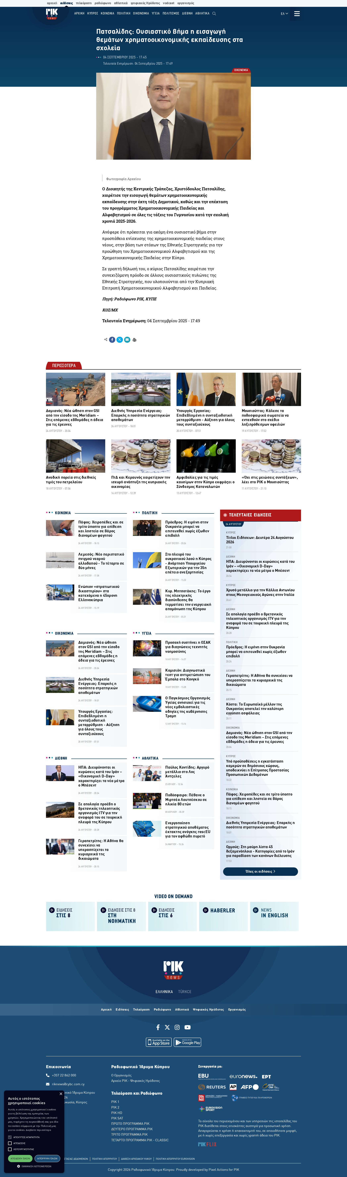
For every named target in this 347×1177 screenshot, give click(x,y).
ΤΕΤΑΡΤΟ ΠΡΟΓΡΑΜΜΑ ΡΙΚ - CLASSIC (140, 1140)
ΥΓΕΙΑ (146, 634)
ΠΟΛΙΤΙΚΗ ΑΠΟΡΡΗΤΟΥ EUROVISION (175, 1159)
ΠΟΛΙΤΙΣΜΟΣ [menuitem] (171, 13)
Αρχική (106, 1009)
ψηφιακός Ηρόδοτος (145, 3)
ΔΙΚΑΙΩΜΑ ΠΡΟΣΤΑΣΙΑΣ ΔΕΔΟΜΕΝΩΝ (68, 1159)
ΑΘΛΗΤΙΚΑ (150, 759)
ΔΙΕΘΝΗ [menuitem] (187, 13)
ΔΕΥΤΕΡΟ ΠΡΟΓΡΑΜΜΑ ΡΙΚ (132, 1129)
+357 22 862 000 (64, 1075)
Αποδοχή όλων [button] (20, 1158)
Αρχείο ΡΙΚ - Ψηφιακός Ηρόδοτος (135, 1081)
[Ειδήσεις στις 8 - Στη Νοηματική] (121, 916)
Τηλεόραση (141, 1009)
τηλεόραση (84, 3)
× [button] (60, 1093)
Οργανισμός (237, 1009)
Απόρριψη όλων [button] (47, 1158)
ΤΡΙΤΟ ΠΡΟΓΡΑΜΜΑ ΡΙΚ (129, 1134)
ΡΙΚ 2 (115, 1107)
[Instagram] (177, 1028)
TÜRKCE (184, 992)
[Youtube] (187, 1028)
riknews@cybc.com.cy (68, 1084)
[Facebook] (159, 1028)
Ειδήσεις (122, 1009)
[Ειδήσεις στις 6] (172, 916)
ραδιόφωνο (103, 3)
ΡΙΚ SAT (117, 1118)
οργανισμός (185, 3)
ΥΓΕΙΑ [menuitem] (156, 13)
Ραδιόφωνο (162, 1009)
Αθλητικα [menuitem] (202, 13)
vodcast (168, 3)
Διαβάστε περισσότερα (38, 1129)
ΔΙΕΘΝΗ (61, 759)
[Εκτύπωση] (134, 339)
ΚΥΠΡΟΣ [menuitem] (92, 13)
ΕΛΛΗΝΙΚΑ (164, 992)
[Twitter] (167, 1028)
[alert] (34, 1131)
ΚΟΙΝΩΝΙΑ (63, 513)
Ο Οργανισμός (121, 1075)
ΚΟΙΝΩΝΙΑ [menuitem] (107, 13)
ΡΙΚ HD (116, 1113)
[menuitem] (214, 13)
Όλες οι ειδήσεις (259, 871)
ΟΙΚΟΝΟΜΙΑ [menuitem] (141, 13)
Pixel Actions (218, 1170)
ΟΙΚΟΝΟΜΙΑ (241, 71)
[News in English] (274, 916)
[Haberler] (223, 916)
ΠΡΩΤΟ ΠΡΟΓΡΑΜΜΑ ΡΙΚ (130, 1124)
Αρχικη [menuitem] (79, 13)
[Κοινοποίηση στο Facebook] (112, 340)
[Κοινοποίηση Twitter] (119, 340)
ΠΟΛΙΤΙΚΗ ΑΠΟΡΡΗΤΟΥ (104, 1159)
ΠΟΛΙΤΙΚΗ (150, 513)
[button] (10, 1137)
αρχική (52, 3)
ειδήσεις (66, 3)
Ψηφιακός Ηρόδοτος (208, 1009)
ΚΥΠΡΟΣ (231, 532)
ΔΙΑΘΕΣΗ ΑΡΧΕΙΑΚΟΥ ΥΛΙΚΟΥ (136, 1159)
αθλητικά (121, 3)
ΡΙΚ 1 (115, 1102)
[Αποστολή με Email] (127, 340)
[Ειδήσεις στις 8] (70, 916)
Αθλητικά (182, 1009)
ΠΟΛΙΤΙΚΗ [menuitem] (123, 13)
